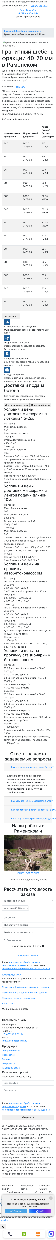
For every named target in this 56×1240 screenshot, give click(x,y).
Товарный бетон (11, 1050)
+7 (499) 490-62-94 (28, 13)
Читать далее (11, 316)
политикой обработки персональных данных (26, 968)
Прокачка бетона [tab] (40, 405)
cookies (4, 1220)
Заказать (20, 86)
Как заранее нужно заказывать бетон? (31, 800)
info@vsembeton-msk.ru (14, 1040)
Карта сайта (8, 1003)
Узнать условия (39, 5)
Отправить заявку (28, 955)
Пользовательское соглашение (18, 998)
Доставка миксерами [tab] (16, 405)
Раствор (6, 1059)
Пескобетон (8, 1054)
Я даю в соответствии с (26, 965)
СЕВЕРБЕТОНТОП (11, 975)
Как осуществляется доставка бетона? (32, 767)
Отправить (28, 1117)
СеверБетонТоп (28, 10)
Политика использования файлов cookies (24, 992)
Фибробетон (8, 1063)
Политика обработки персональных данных (25, 987)
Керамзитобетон (11, 1067)
